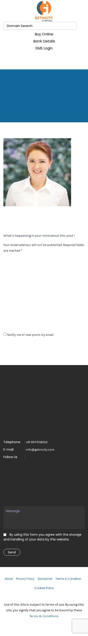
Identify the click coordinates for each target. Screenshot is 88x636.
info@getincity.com (40, 450)
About (9, 579)
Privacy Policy (25, 579)
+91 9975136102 (37, 442)
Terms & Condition (68, 579)
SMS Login (44, 48)
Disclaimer (45, 579)
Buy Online (44, 34)
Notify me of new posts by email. (30, 335)
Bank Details (44, 41)
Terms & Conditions (44, 616)
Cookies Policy (44, 588)
